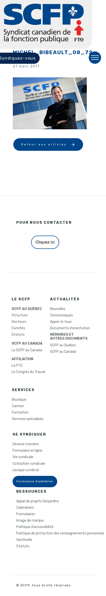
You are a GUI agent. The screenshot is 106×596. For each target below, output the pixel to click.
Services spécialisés (28, 419)
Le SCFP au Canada (27, 350)
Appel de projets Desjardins (37, 501)
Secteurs (19, 322)
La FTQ (17, 366)
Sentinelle (24, 540)
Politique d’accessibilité (34, 527)
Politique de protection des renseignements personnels (60, 533)
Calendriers (25, 508)
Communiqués (61, 315)
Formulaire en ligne (27, 451)
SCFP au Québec (63, 345)
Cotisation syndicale (29, 464)
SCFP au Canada (63, 352)
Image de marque (30, 521)
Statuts (18, 335)
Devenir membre (26, 444)
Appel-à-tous (61, 322)
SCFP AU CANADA (27, 344)
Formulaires (25, 514)
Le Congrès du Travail (28, 372)
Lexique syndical (26, 470)
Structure (20, 315)
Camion (18, 406)
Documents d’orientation (70, 328)
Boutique (19, 400)
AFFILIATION (22, 359)
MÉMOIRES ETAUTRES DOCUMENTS (69, 337)
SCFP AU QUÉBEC (27, 309)
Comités (18, 328)
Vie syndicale (23, 457)
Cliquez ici (45, 242)
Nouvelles (57, 309)
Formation (20, 413)
